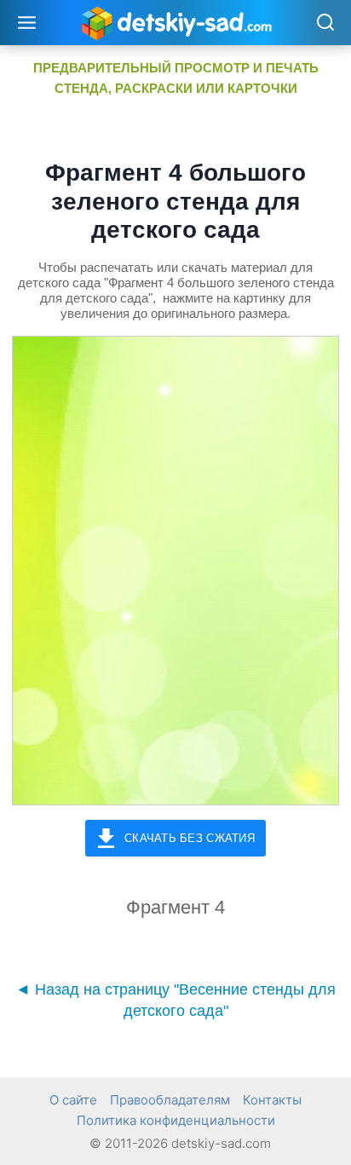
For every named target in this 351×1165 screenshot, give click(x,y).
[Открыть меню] (27, 22)
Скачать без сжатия (189, 838)
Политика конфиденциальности (176, 1120)
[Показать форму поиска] (325, 23)
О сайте (73, 1100)
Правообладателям (170, 1100)
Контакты (272, 1100)
